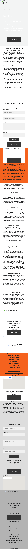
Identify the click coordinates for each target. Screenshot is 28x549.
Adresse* (5, 122)
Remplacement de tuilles (14, 367)
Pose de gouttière (14, 361)
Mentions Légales (14, 548)
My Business (8, 344)
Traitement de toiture (14, 292)
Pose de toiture (14, 192)
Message (5, 132)
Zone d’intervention (14, 397)
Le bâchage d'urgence (14, 225)
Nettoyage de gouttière (14, 375)
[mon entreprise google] (8, 339)
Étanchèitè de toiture (14, 357)
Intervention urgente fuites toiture (14, 373)
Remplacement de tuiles (14, 534)
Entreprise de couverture (14, 355)
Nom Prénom (6, 109)
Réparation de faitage (14, 369)
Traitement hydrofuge (14, 371)
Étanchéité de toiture (14, 273)
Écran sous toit (14, 207)
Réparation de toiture (14, 247)
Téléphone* (5, 116)
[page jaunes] (19, 339)
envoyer (14, 139)
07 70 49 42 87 (14, 39)
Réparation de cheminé (14, 365)
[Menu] (25, 2)
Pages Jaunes (19, 344)
